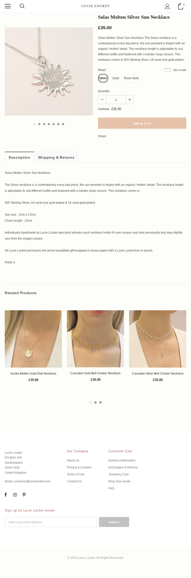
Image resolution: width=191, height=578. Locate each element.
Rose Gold (131, 78)
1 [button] (35, 124)
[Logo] (95, 6)
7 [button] (63, 124)
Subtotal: (104, 109)
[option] (49, 71)
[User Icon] (167, 6)
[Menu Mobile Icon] (8, 6)
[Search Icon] (22, 6)
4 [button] (49, 124)
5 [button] (53, 124)
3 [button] (44, 124)
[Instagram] (14, 494)
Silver (103, 78)
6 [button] (58, 124)
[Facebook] (5, 494)
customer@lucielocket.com (32, 481)
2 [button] (39, 124)
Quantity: (104, 91)
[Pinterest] (24, 494)
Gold (115, 78)
